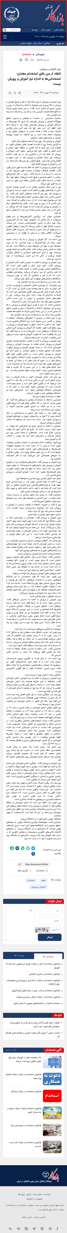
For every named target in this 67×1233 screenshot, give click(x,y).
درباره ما (47, 1194)
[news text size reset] (14, 94)
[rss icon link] (10, 1228)
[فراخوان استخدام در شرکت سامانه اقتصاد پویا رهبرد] (52, 1079)
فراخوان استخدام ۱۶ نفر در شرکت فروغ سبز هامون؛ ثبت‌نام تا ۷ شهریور (32, 966)
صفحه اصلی (59, 29)
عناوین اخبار (46, 29)
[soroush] (12, 848)
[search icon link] (5, 30)
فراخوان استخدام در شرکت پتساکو (26, 1091)
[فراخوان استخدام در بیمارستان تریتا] (52, 1130)
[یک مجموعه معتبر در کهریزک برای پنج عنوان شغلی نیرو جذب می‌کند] (52, 1062)
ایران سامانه (27, 1217)
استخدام (26, 54)
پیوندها (35, 29)
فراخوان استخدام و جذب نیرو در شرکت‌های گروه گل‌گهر (36, 991)
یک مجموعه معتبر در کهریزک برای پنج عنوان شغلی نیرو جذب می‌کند (25, 1059)
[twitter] (28, 848)
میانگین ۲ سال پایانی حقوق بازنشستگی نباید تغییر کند (28, 43)
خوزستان (40, 54)
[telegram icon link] (18, 1228)
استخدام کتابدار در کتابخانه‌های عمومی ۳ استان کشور (37, 1003)
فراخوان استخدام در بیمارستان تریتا (26, 1125)
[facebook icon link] (57, 1228)
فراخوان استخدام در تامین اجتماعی (44, 974)
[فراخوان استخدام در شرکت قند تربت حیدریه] (52, 1147)
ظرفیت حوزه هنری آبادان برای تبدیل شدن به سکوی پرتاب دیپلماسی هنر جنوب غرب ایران (35, 1024)
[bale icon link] (42, 1228)
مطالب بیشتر (11, 1050)
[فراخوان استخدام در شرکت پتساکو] (52, 1096)
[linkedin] (17, 848)
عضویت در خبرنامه (34, 1199)
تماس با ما (37, 1194)
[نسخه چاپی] (20, 60)
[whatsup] (23, 848)
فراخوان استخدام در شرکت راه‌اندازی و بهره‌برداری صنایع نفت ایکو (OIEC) (33, 982)
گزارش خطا (23, 871)
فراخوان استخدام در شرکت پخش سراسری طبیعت (38, 997)
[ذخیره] (26, 60)
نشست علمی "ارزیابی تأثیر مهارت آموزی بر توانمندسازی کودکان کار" (32, 1035)
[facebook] (33, 854)
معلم (43, 880)
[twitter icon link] (34, 1228)
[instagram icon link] (26, 1228)
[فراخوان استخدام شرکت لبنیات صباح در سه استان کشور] (52, 1113)
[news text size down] (10, 94)
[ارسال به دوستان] (32, 60)
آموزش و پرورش (38, 887)
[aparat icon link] (50, 1228)
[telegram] (33, 848)
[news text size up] (19, 94)
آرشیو (28, 1194)
